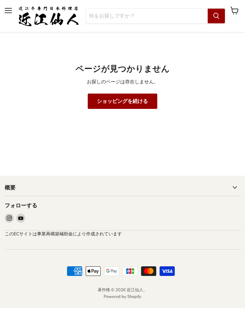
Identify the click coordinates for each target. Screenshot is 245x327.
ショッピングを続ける (122, 101)
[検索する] (216, 16)
